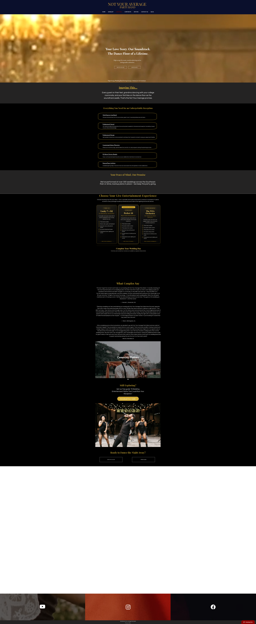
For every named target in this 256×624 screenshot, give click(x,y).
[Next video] (158, 359)
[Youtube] (42, 606)
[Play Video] (128, 362)
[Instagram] (128, 607)
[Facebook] (213, 607)
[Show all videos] (128, 379)
